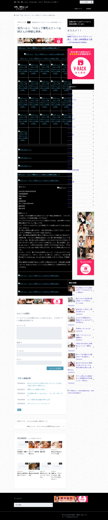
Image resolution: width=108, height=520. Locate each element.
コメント (21, 325)
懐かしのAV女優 (73, 170)
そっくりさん (72, 99)
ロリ (69, 142)
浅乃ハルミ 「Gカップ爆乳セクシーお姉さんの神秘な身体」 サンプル (44, 58)
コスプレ (71, 115)
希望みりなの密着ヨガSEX (36, 389)
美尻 (69, 201)
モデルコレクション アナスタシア (38, 403)
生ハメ (70, 185)
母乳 (69, 174)
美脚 (69, 205)
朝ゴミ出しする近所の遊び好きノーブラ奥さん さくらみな (80, 302)
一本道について (78, 8)
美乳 (69, 197)
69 (69, 92)
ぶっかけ (71, 103)
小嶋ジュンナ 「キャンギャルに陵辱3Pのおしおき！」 (44, 426)
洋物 (69, 178)
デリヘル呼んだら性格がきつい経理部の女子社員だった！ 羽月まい (80, 379)
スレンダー (71, 119)
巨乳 (20, 378)
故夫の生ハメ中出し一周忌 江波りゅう (84, 311)
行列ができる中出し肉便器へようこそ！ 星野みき (80, 347)
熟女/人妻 (71, 182)
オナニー (71, 107)
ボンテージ (71, 127)
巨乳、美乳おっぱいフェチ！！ (21, 8)
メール (20, 351)
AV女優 (70, 95)
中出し (70, 146)
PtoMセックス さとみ (83, 330)
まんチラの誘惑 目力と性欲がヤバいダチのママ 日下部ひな (80, 321)
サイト (19, 359)
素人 (69, 189)
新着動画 (88, 8)
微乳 (69, 166)
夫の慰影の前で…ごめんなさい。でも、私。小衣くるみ (44, 394)
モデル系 (71, 135)
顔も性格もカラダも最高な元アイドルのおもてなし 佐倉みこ (80, 291)
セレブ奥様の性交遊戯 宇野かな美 (38, 399)
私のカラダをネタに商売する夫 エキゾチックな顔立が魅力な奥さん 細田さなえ (44, 384)
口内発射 (71, 158)
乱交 (69, 150)
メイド (70, 131)
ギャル (70, 111)
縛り (69, 193)
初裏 (69, 154)
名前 (19, 342)
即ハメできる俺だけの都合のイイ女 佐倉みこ (84, 357)
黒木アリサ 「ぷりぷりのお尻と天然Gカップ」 (33, 421)
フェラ (70, 123)
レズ (69, 139)
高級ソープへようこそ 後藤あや (83, 337)
